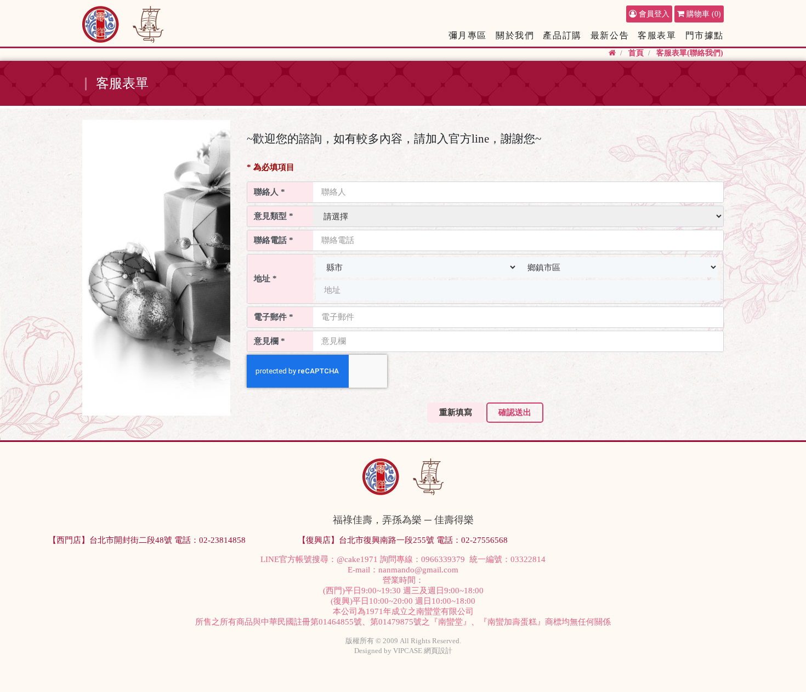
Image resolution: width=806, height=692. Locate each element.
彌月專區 (468, 35)
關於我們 (515, 35)
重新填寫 (455, 412)
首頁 (636, 53)
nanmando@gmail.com (418, 569)
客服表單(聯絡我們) (689, 53)
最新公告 (610, 35)
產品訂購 (562, 35)
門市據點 (704, 35)
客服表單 (657, 35)
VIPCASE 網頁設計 (422, 650)
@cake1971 (357, 559)
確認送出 (514, 412)
